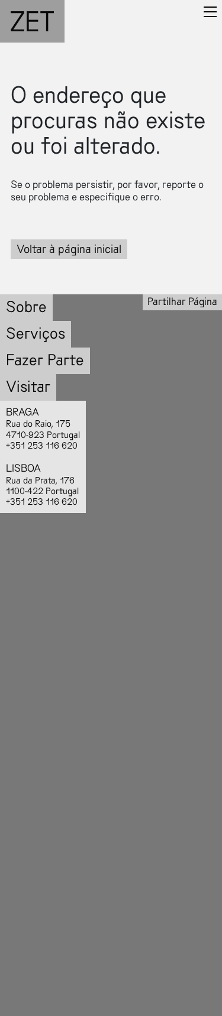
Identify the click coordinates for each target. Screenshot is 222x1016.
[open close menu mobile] (210, 12)
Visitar (28, 386)
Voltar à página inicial (69, 249)
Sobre (26, 307)
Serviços (35, 333)
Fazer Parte (45, 360)
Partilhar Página (182, 301)
